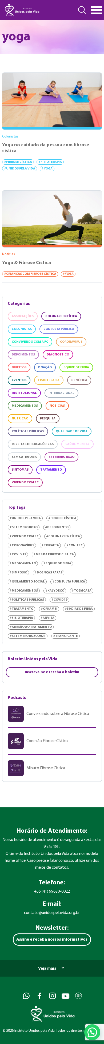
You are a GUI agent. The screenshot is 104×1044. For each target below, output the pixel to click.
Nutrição (20, 418)
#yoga (47, 168)
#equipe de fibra (57, 563)
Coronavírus (71, 341)
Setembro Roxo (61, 457)
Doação (45, 367)
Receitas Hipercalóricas (33, 444)
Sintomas (20, 469)
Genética (79, 380)
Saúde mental (77, 444)
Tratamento (51, 469)
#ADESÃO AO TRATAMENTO (31, 627)
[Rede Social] (25, 996)
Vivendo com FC (25, 482)
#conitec (74, 545)
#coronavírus (22, 545)
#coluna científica (63, 536)
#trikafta (50, 545)
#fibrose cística (18, 162)
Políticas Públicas (28, 431)
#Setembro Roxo (24, 527)
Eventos (19, 380)
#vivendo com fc (24, 536)
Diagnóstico (58, 354)
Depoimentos (23, 354)
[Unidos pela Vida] (21, 10)
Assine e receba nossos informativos (51, 939)
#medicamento (23, 563)
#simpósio (18, 572)
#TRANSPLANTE (65, 636)
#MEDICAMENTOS (24, 590)
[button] (92, 1032)
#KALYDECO (54, 590)
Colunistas (22, 329)
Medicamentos (25, 405)
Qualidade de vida (71, 431)
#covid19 (59, 599)
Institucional (24, 393)
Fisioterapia (48, 380)
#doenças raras (48, 572)
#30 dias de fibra (79, 608)
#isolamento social (27, 581)
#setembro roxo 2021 (28, 636)
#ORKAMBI (49, 608)
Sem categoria (24, 457)
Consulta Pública (58, 329)
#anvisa (47, 618)
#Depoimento (57, 527)
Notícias (57, 405)
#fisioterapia (50, 162)
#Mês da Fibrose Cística (54, 554)
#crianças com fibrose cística (30, 274)
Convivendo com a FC (30, 341)
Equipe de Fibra (76, 367)
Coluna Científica (61, 316)
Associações (23, 316)
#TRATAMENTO (21, 608)
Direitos (19, 367)
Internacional (61, 393)
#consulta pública (68, 581)
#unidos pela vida (19, 168)
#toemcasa (81, 590)
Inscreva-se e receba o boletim (52, 672)
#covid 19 (18, 554)
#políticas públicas (27, 599)
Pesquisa (47, 418)
